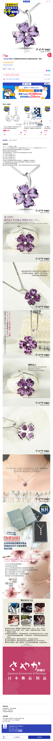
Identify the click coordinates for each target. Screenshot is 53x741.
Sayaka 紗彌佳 (8, 59)
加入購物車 (17, 737)
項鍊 (13, 69)
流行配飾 (9, 69)
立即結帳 (39, 737)
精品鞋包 (4, 69)
